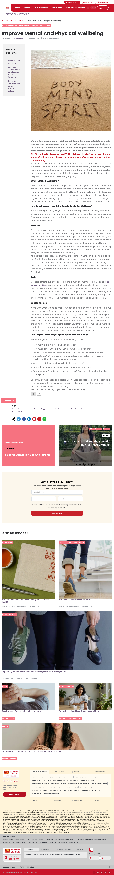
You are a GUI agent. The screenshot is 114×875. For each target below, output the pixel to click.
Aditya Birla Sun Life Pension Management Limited (91, 839)
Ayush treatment (36, 793)
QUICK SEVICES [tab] (78, 800)
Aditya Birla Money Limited (35, 839)
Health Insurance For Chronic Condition (43, 777)
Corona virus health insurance (51, 793)
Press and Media (43, 854)
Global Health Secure (59, 780)
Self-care (39, 25)
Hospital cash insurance (73, 790)
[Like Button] (33, 394)
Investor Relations (69, 854)
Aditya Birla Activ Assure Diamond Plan (85, 777)
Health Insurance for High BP (58, 783)
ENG (95, 7)
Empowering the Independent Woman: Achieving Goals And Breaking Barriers (34, 671)
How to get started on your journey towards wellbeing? (14, 86)
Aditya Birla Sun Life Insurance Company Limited (64, 842)
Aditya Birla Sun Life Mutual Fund (37, 842)
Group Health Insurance (72, 780)
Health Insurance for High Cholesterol (78, 783)
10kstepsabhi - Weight (76, 543)
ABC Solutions (87, 2)
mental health (60, 409)
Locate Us (35, 854)
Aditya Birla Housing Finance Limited (13, 839)
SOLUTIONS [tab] (46, 849)
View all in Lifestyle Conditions (70, 718)
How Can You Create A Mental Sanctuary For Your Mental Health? (25, 600)
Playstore (96, 858)
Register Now (57, 513)
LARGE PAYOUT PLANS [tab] (60, 772)
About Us (28, 854)
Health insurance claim (55, 787)
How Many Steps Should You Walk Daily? (75, 599)
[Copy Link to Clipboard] (39, 419)
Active (14, 409)
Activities (81, 8)
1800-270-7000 (104, 2)
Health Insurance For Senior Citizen (41, 780)
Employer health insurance (70, 787)
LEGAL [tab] (35, 800)
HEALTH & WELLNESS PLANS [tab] (41, 772)
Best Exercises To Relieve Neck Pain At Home (21, 711)
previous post (10, 449)
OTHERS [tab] (97, 800)
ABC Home (72, 2)
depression (29, 409)
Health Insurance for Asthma (99, 783)
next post (106, 435)
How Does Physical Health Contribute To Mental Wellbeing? (14, 72)
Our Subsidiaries (9, 836)
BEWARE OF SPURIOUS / (18, 867)
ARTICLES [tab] (76, 772)
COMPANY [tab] (30, 849)
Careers (78, 854)
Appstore (107, 858)
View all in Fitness (8, 718)
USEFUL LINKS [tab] (79, 849)
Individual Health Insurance (39, 787)
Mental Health (57, 8)
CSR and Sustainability (56, 854)
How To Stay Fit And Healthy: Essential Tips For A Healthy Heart (87, 443)
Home (4, 21)
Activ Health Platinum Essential (64, 777)
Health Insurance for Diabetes (40, 783)
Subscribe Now (102, 7)
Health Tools (70, 8)
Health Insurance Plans (87, 780)
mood (87, 409)
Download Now (14, 794)
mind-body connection (75, 409)
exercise (37, 409)
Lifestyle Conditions (41, 8)
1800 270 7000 (14, 859)
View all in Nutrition (9, 759)
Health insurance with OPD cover (91, 790)
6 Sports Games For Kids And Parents (27, 455)
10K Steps (62, 543)
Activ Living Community (17, 13)
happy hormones (47, 409)
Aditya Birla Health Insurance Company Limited (60, 839)
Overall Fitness (29, 25)
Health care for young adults (87, 787)
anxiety (20, 409)
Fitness (17, 8)
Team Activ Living (17, 38)
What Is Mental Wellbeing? (14, 62)
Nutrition (27, 8)
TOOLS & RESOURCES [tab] (65, 849)
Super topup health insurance (40, 790)
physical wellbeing (18, 412)
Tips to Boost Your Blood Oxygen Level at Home (80, 711)
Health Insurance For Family (58, 790)
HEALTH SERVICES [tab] (100, 772)
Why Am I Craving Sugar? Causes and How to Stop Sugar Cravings (31, 751)
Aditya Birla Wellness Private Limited (14, 842)
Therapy (48, 25)
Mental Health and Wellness (16, 21)
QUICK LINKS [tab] (57, 800)
